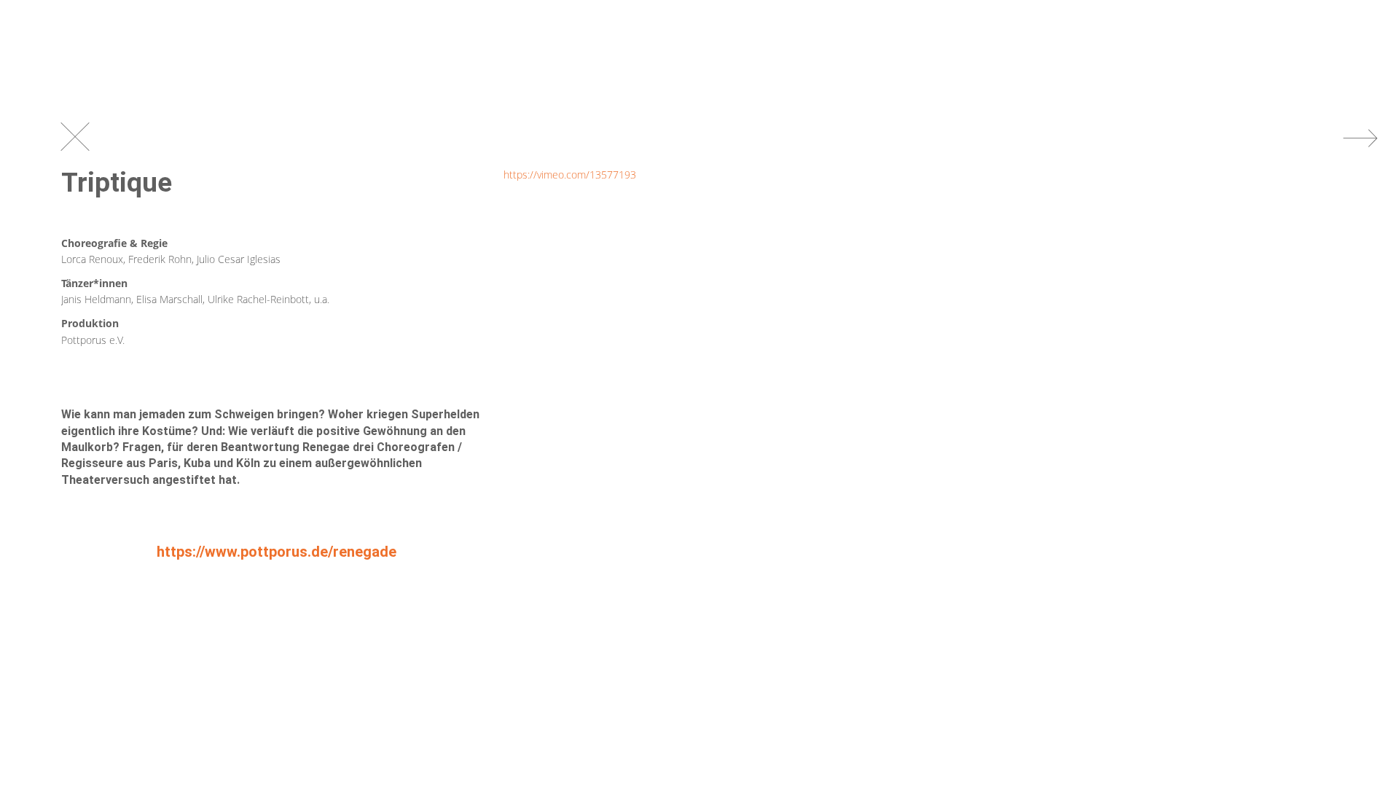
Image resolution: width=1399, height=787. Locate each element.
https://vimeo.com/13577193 (569, 174)
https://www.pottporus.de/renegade (276, 551)
